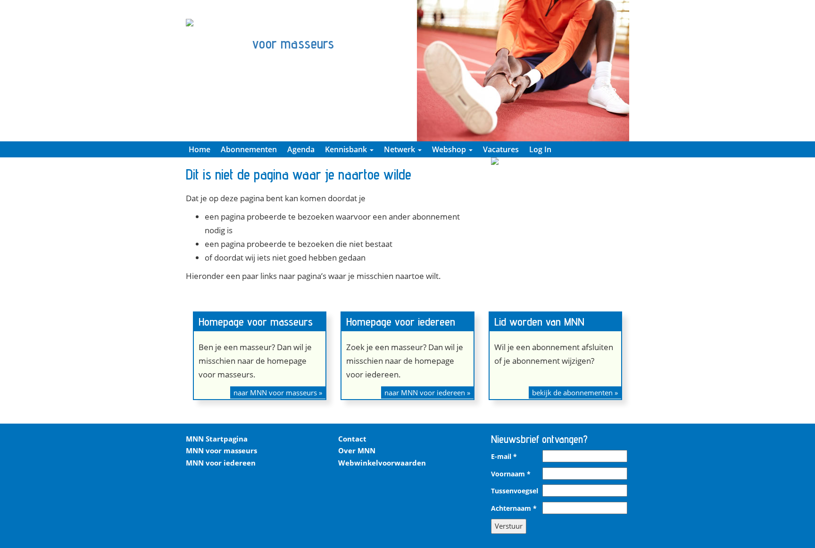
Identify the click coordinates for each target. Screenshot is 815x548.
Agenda (301, 149)
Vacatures (501, 149)
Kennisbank (347, 149)
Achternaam (514, 508)
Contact (352, 438)
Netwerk (400, 149)
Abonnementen (249, 149)
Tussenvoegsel (514, 491)
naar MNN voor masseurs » (277, 392)
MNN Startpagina (217, 438)
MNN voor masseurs (221, 450)
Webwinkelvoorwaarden (382, 462)
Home (199, 149)
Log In (540, 149)
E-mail (504, 456)
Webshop (450, 149)
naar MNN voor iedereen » (427, 392)
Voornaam (511, 474)
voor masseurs (293, 43)
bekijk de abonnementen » (575, 392)
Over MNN (356, 450)
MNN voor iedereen (221, 462)
